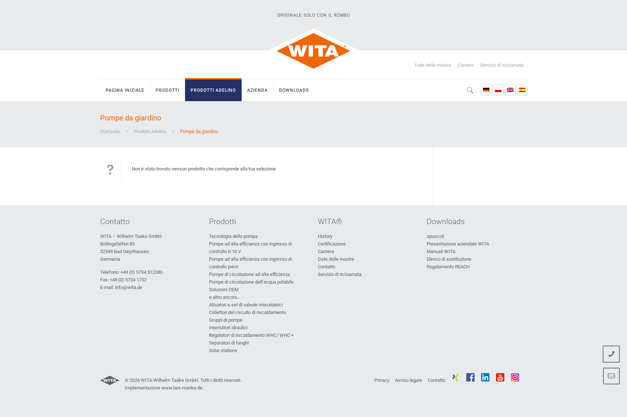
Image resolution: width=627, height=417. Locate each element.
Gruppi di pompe (225, 320)
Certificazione (332, 244)
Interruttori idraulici (228, 327)
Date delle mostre (433, 65)
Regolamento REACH (448, 266)
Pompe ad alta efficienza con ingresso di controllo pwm (250, 262)
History (325, 236)
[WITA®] (314, 50)
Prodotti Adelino (150, 131)
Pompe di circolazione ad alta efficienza (249, 274)
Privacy (381, 380)
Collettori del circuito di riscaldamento (247, 312)
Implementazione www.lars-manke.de (163, 388)
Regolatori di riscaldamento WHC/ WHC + (251, 335)
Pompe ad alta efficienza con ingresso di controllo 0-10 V (250, 247)
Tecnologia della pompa (233, 236)
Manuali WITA (441, 251)
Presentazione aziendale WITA (458, 244)
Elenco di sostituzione (449, 259)
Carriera (466, 65)
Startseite (110, 131)
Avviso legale (408, 380)
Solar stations (223, 350)
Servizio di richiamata (502, 65)
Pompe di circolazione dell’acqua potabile (251, 282)
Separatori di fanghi (229, 343)
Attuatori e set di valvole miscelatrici (246, 304)
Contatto (326, 266)
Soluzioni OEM (223, 289)
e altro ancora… (224, 297)
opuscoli (435, 236)
